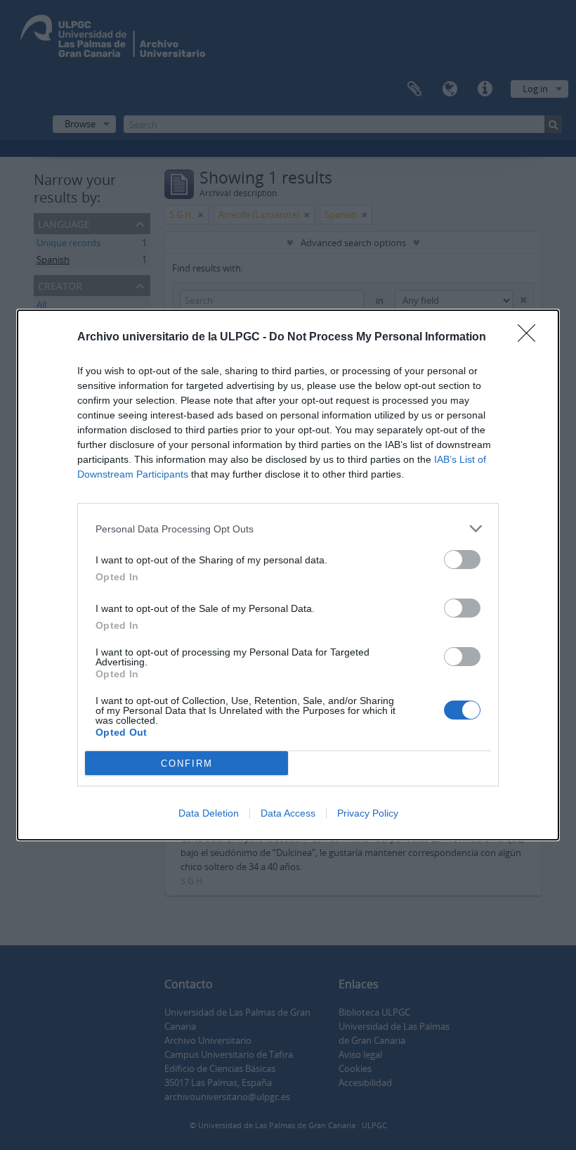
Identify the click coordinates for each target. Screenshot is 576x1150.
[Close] (531, 337)
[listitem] (288, 528)
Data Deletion (208, 813)
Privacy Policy (367, 813)
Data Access (288, 813)
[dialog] (288, 575)
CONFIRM (187, 763)
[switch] (462, 559)
